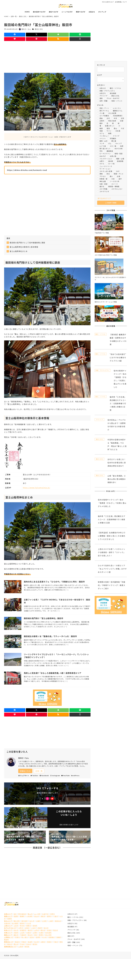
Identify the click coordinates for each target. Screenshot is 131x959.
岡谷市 (30, 935)
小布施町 (29, 916)
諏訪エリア (8, 935)
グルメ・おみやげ (74, 939)
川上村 (28, 923)
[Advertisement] (47, 56)
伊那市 (17, 937)
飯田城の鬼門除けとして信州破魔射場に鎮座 (27, 242)
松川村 (46, 928)
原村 (35, 935)
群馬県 (27, 946)
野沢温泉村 (22, 914)
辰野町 (38, 937)
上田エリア (8, 925)
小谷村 (33, 928)
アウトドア (71, 930)
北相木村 (7, 923)
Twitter (35, 775)
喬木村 (9, 944)
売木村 (28, 944)
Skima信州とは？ (108, 2)
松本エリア (8, 930)
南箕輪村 (51, 937)
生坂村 (49, 930)
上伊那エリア (9, 937)
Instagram (56, 775)
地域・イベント (73, 945)
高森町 (30, 942)
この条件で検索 (110, 202)
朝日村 (43, 930)
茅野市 (41, 935)
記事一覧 (39, 771)
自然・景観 (71, 942)
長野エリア (8, 916)
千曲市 (55, 916)
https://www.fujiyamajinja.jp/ (36, 487)
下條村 (55, 942)
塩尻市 (30, 930)
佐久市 (31, 921)
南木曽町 (48, 932)
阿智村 (23, 942)
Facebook (45, 775)
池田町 (39, 928)
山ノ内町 (37, 914)
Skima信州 (14, 955)
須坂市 (43, 916)
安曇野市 (23, 930)
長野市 (49, 916)
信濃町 (16, 916)
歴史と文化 (39, 29)
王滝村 (35, 932)
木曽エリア (8, 932)
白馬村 (27, 928)
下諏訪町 (23, 935)
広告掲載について (121, 2)
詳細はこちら (25, 771)
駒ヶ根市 (24, 937)
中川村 (44, 937)
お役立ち (71, 923)
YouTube (66, 775)
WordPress (75, 775)
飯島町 (6, 939)
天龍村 (49, 942)
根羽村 (35, 944)
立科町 (44, 921)
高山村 (36, 916)
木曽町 (16, 932)
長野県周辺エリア (10, 946)
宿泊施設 (71, 926)
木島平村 (45, 914)
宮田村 (31, 937)
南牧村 (22, 923)
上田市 (16, 925)
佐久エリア (8, 921)
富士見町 (48, 935)
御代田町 (24, 921)
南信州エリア (9, 942)
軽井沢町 (17, 921)
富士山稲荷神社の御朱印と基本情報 (24, 247)
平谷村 (22, 944)
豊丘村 (16, 944)
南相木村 (58, 921)
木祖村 (28, 932)
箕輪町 (58, 937)
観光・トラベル (73, 917)
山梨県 (20, 946)
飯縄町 (22, 916)
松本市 (16, 930)
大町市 (20, 928)
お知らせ (71, 914)
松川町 (36, 942)
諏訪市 (16, 935)
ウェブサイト (24, 775)
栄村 (15, 914)
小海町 (50, 921)
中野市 (52, 914)
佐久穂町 (15, 923)
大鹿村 (43, 942)
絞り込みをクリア (104, 198)
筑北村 (55, 930)
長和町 (35, 925)
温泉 (69, 936)
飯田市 (17, 942)
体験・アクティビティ (75, 920)
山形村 (36, 930)
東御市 (28, 925)
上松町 (22, 932)
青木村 (22, 925)
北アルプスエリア (10, 928)
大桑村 (41, 932)
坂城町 (9, 918)
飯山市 (30, 914)
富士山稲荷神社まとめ (18, 251)
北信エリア (8, 914)
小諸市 (38, 921)
